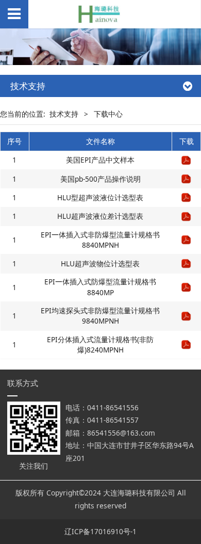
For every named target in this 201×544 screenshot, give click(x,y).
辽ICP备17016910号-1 (100, 531)
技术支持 (63, 114)
